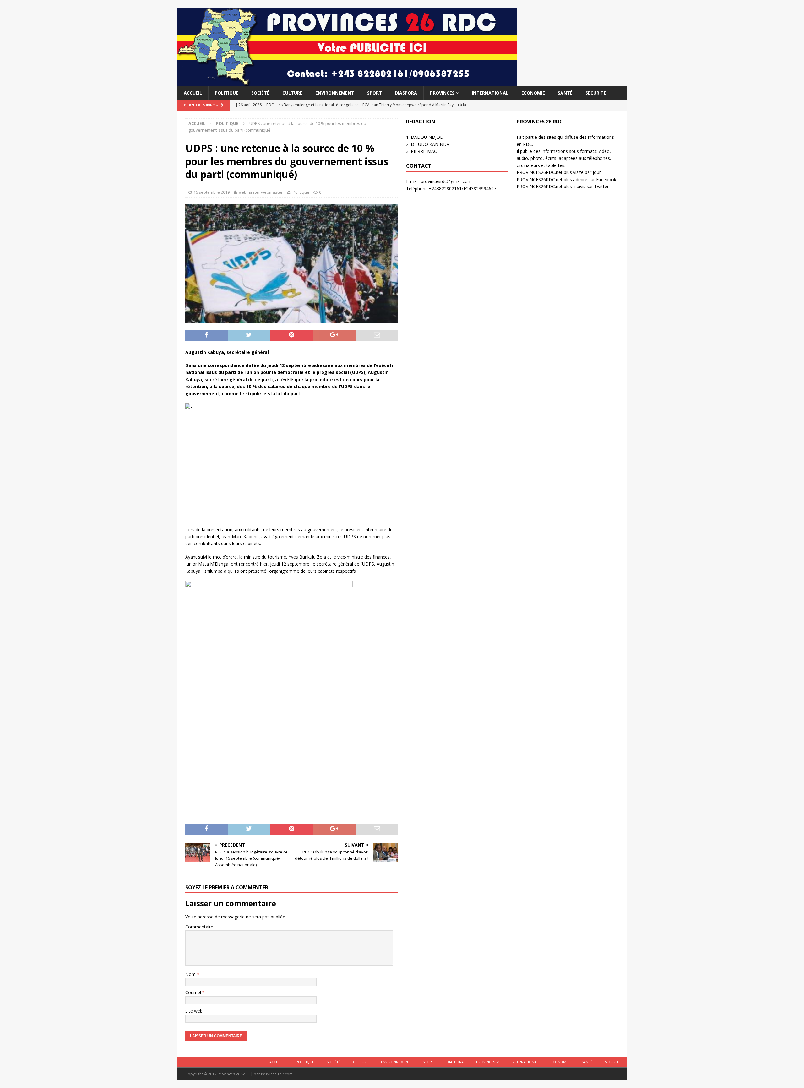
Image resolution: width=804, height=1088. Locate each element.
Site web (194, 1011)
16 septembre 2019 (211, 192)
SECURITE (595, 93)
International (490, 93)
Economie (533, 93)
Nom (191, 974)
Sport (374, 93)
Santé (565, 93)
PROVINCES (442, 93)
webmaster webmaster (260, 192)
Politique (226, 93)
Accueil (193, 93)
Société (260, 93)
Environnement (334, 93)
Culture (292, 93)
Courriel (193, 992)
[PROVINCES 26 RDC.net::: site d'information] (347, 83)
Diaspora (406, 93)
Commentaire (199, 927)
